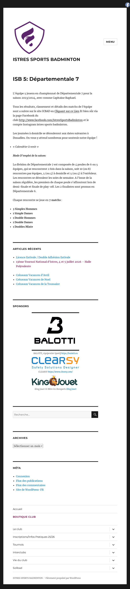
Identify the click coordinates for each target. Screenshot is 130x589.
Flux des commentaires (30, 485)
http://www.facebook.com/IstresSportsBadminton (51, 120)
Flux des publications (29, 480)
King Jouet (71, 389)
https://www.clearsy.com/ (60, 371)
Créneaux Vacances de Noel (33, 279)
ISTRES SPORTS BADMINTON (46, 59)
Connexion (23, 476)
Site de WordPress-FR (30, 489)
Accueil (17, 509)
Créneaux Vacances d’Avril (32, 275)
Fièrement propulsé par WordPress (63, 578)
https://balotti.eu (69, 353)
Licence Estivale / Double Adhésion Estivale (43, 257)
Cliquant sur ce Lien (67, 111)
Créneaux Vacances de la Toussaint (38, 284)
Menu (110, 41)
